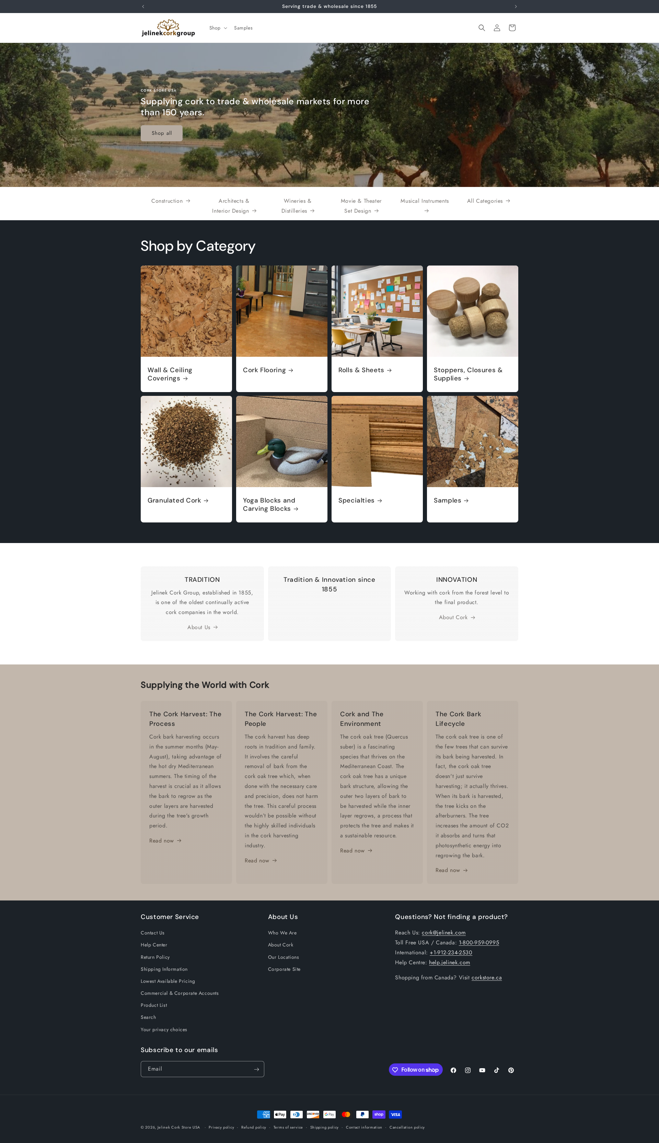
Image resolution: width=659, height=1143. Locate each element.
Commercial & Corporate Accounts (180, 993)
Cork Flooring (264, 370)
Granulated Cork (174, 500)
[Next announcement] (515, 6)
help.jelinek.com (449, 962)
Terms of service (288, 1127)
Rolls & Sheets (361, 370)
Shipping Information (164, 969)
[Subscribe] (256, 1069)
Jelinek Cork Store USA (179, 1127)
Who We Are (282, 933)
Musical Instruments (425, 201)
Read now (161, 841)
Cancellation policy (407, 1127)
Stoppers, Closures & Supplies (468, 374)
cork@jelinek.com (444, 933)
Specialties (356, 500)
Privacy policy (221, 1127)
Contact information (364, 1127)
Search (148, 1017)
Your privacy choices (164, 1029)
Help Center (154, 945)
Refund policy (253, 1127)
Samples (447, 500)
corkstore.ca (487, 978)
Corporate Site (284, 969)
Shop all (162, 133)
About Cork (453, 617)
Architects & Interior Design (230, 206)
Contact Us (153, 933)
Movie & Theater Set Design (361, 206)
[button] (217, 28)
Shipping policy (324, 1127)
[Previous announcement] (143, 6)
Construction (167, 201)
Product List (154, 1005)
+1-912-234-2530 (451, 952)
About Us (198, 627)
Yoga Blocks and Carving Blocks (269, 504)
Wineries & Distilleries (296, 206)
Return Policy (155, 957)
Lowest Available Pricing (168, 981)
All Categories (485, 201)
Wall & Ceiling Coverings (170, 374)
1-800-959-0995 (479, 942)
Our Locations (283, 957)
